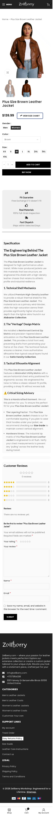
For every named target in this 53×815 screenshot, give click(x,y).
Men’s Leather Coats (12, 700)
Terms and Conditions (13, 776)
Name (8, 580)
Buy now (26, 172)
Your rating (10, 541)
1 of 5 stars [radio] (21, 541)
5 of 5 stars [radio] (30, 541)
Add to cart (33, 164)
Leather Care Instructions (15, 749)
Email (7, 593)
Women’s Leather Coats (14, 710)
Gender (6, 123)
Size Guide (7, 744)
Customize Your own (13, 715)
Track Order (8, 733)
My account (8, 728)
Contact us (8, 754)
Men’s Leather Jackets (13, 695)
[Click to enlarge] (7, 72)
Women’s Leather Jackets (15, 705)
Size (4, 147)
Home (5, 19)
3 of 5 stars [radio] (25, 541)
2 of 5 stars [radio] (23, 541)
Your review (10, 546)
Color (5, 134)
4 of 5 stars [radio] (27, 541)
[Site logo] (26, 4)
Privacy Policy (9, 766)
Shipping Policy (9, 771)
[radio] (5, 128)
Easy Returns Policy (12, 738)
